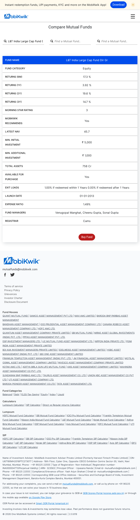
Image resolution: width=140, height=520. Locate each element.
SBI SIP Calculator (35, 438)
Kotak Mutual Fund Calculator (109, 419)
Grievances (10, 294)
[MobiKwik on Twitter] (12, 274)
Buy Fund (86, 237)
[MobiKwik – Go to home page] (20, 16)
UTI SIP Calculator (28, 447)
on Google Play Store (40, 497)
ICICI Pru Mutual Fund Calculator (84, 415)
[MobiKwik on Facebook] (5, 274)
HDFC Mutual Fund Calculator (18, 415)
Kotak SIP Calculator (46, 443)
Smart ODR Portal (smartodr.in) (52, 503)
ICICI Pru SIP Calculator (58, 438)
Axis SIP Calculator (119, 443)
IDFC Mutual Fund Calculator (113, 424)
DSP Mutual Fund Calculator (49, 424)
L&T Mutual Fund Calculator (76, 419)
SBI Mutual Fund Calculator (50, 415)
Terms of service (13, 286)
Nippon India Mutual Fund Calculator (40, 419)
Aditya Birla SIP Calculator (72, 443)
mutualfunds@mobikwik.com (20, 269)
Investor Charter (13, 298)
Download (118, 4)
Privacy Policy (12, 290)
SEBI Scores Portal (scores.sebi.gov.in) (103, 493)
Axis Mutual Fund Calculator (81, 424)
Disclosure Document (16, 301)
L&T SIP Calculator (24, 443)
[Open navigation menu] (133, 16)
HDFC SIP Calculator (13, 438)
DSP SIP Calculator (98, 443)
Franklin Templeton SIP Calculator (90, 438)
